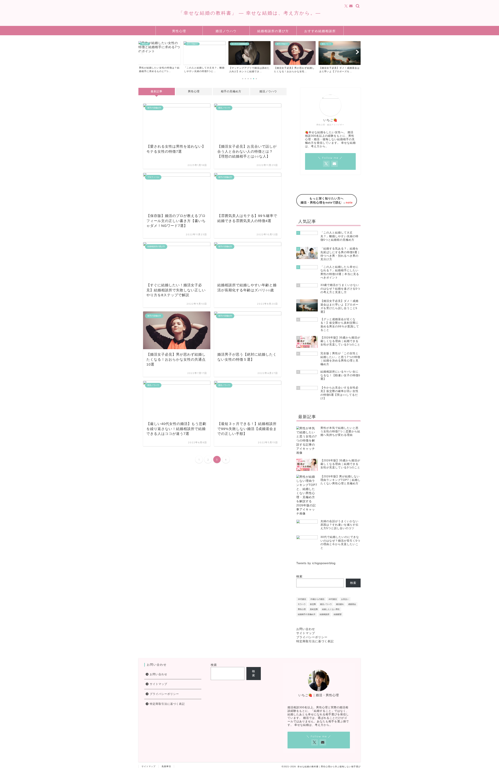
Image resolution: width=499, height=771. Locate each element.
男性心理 (179, 31)
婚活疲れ (340, 604)
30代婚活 (302, 599)
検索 (299, 576)
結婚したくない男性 (331, 609)
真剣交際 (314, 609)
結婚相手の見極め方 (306, 614)
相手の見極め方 (231, 91)
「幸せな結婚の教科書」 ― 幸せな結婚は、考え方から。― (249, 13)
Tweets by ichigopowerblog (315, 563)
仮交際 (313, 604)
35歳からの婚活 (317, 599)
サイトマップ (305, 633)
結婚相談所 (324, 614)
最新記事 (156, 91)
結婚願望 (338, 614)
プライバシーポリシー (311, 637)
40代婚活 (333, 599)
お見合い (345, 599)
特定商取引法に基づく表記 (315, 641)
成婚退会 (352, 604)
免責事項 (166, 766)
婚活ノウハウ (226, 31)
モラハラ (302, 604)
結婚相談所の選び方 (273, 31)
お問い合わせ (305, 629)
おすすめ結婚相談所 (320, 31)
